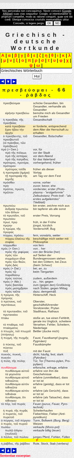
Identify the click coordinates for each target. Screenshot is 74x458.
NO (57, 23)
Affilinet (7, 13)
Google (67, 11)
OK (49, 23)
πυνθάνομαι (8, 367)
